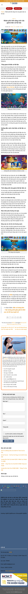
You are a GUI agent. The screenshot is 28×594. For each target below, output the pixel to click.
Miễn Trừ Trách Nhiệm (7, 588)
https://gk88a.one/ (10, 571)
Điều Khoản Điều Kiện (20, 589)
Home (2, 12)
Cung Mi (21, 26)
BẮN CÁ (14, 18)
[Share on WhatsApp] (7, 317)
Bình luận (5, 401)
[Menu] (2, 4)
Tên (4, 413)
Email (4, 420)
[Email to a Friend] (15, 317)
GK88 (10, 552)
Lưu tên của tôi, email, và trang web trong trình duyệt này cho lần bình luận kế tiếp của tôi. (13, 436)
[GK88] (14, 4)
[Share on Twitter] (12, 317)
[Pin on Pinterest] (18, 317)
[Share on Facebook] (10, 317)
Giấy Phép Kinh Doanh (20, 588)
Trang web (5, 427)
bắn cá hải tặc (10, 87)
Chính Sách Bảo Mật (9, 589)
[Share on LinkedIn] (20, 317)
